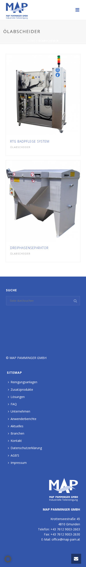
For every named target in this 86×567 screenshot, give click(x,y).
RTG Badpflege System (29, 141)
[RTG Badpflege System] (52, 94)
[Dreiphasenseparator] (52, 201)
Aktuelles (17, 426)
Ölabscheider (20, 147)
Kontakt (16, 441)
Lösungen (18, 397)
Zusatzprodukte (22, 389)
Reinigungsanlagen (24, 382)
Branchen (17, 433)
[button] (8, 559)
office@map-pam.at (66, 539)
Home (32, 40)
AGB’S (15, 455)
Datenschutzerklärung (26, 448)
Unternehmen (20, 411)
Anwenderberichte (23, 419)
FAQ (14, 404)
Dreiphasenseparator (29, 248)
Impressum (19, 463)
